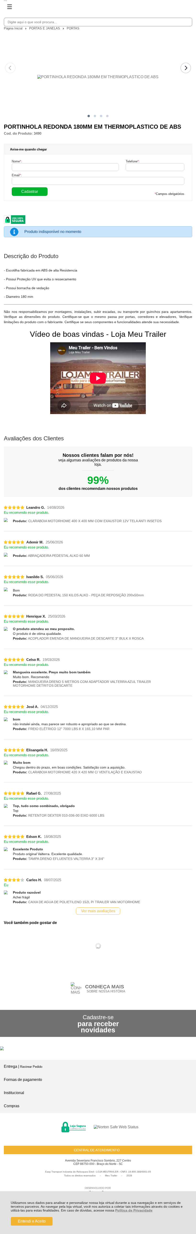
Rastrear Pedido (31, 1066)
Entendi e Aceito (32, 1221)
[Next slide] (185, 68)
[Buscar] (187, 22)
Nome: (17, 161)
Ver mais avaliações (98, 911)
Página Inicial (13, 28)
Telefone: (133, 161)
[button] (88, 116)
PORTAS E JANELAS (45, 28)
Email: (17, 175)
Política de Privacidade (133, 1210)
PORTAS (73, 28)
